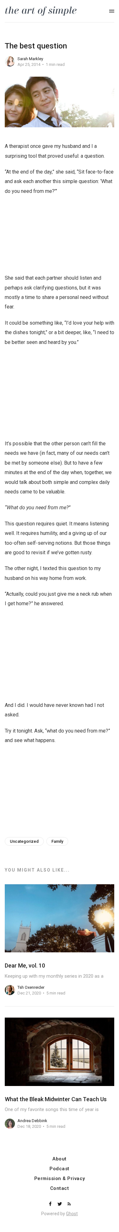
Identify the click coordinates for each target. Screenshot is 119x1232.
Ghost (72, 1213)
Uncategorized (24, 841)
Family (57, 841)
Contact (59, 1188)
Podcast (59, 1168)
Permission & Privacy (59, 1178)
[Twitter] (60, 1204)
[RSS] (69, 1204)
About (59, 1159)
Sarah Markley (30, 58)
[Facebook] (51, 1204)
